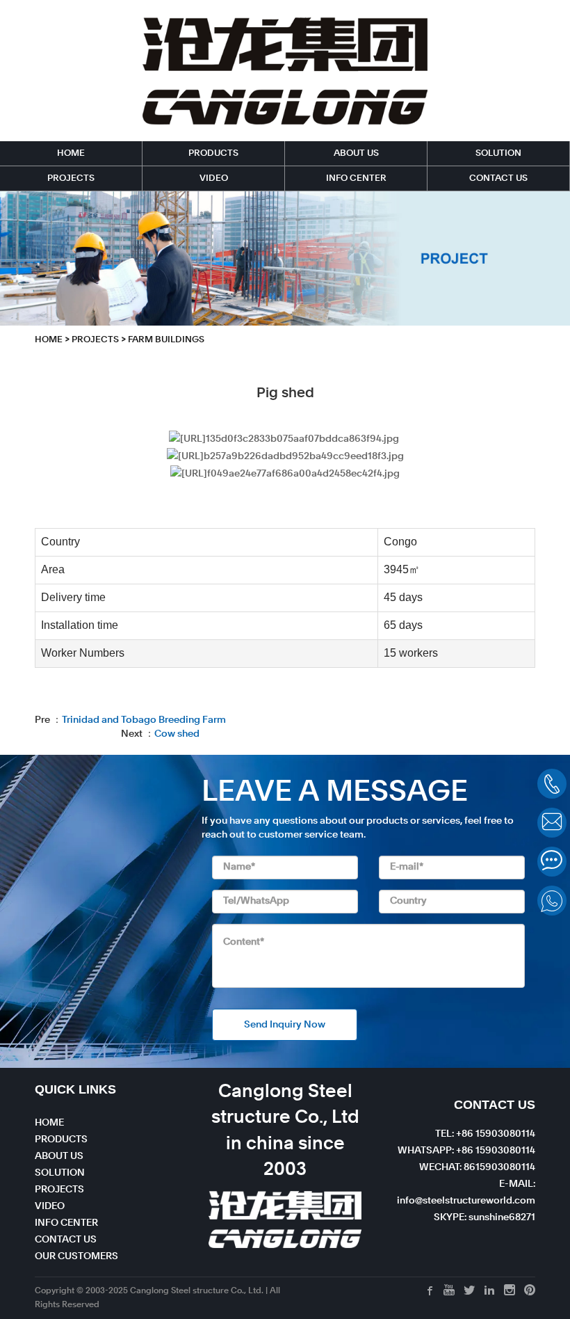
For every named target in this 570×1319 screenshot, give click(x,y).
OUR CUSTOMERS (76, 1256)
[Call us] (552, 784)
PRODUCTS (213, 153)
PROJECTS (71, 178)
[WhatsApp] (552, 901)
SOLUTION (498, 153)
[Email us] (552, 823)
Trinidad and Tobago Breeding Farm (144, 720)
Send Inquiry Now (284, 1025)
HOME (71, 153)
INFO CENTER (356, 178)
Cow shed (177, 734)
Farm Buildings (166, 339)
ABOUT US (356, 153)
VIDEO (214, 178)
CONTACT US (498, 178)
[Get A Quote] (552, 862)
